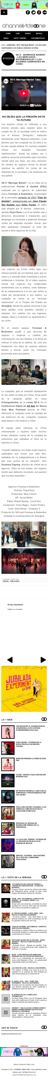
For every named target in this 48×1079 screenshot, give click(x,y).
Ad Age (31, 406)
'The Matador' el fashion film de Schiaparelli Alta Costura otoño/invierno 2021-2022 (30, 728)
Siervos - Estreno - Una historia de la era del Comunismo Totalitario (30, 857)
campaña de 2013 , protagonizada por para (24, 201)
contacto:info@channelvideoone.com (24, 1075)
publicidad (14, 581)
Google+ (39, 12)
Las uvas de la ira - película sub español (29, 968)
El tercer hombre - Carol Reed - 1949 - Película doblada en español (27, 914)
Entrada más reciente (10, 659)
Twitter (33, 12)
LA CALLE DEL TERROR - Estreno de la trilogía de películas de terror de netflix (31, 841)
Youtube (45, 12)
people (6, 581)
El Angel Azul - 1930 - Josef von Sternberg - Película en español (25, 982)
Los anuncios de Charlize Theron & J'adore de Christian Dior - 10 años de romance (27, 885)
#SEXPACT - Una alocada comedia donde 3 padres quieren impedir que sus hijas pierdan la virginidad (29, 1009)
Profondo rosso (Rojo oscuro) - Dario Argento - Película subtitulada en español (28, 941)
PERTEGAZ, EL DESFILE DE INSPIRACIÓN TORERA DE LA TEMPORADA (27, 825)
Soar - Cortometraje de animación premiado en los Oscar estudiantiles (27, 955)
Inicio (3, 45)
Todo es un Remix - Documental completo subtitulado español (29, 927)
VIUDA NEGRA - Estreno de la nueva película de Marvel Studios (28, 744)
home (8, 33)
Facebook (28, 12)
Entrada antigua (43, 659)
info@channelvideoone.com (11, 1034)
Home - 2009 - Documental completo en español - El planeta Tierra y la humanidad (28, 900)
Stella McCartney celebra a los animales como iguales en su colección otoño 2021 (31, 809)
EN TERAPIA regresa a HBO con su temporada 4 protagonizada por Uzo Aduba (31, 793)
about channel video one (24, 1064)
